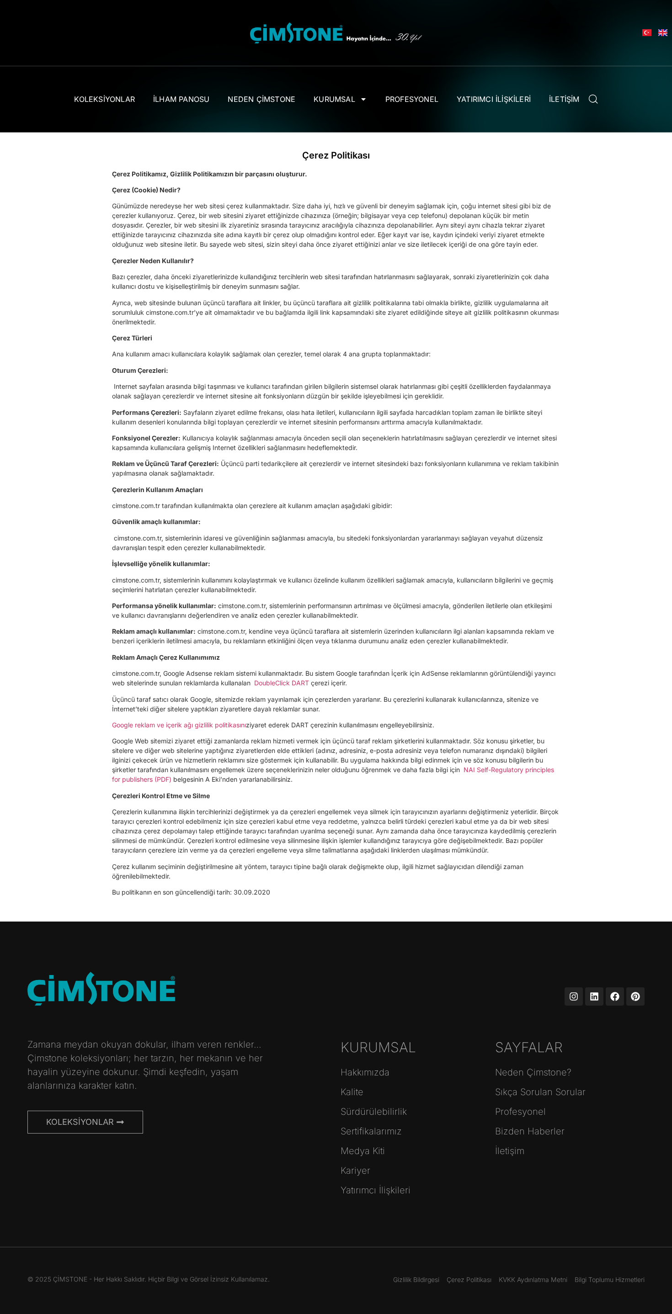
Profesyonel (411, 99)
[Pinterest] (635, 996)
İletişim (564, 99)
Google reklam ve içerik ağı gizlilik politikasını (179, 725)
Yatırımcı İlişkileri (494, 99)
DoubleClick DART (281, 683)
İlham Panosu (181, 99)
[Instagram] (574, 996)
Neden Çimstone (261, 99)
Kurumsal (334, 99)
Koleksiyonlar (104, 99)
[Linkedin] (594, 996)
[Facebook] (615, 996)
